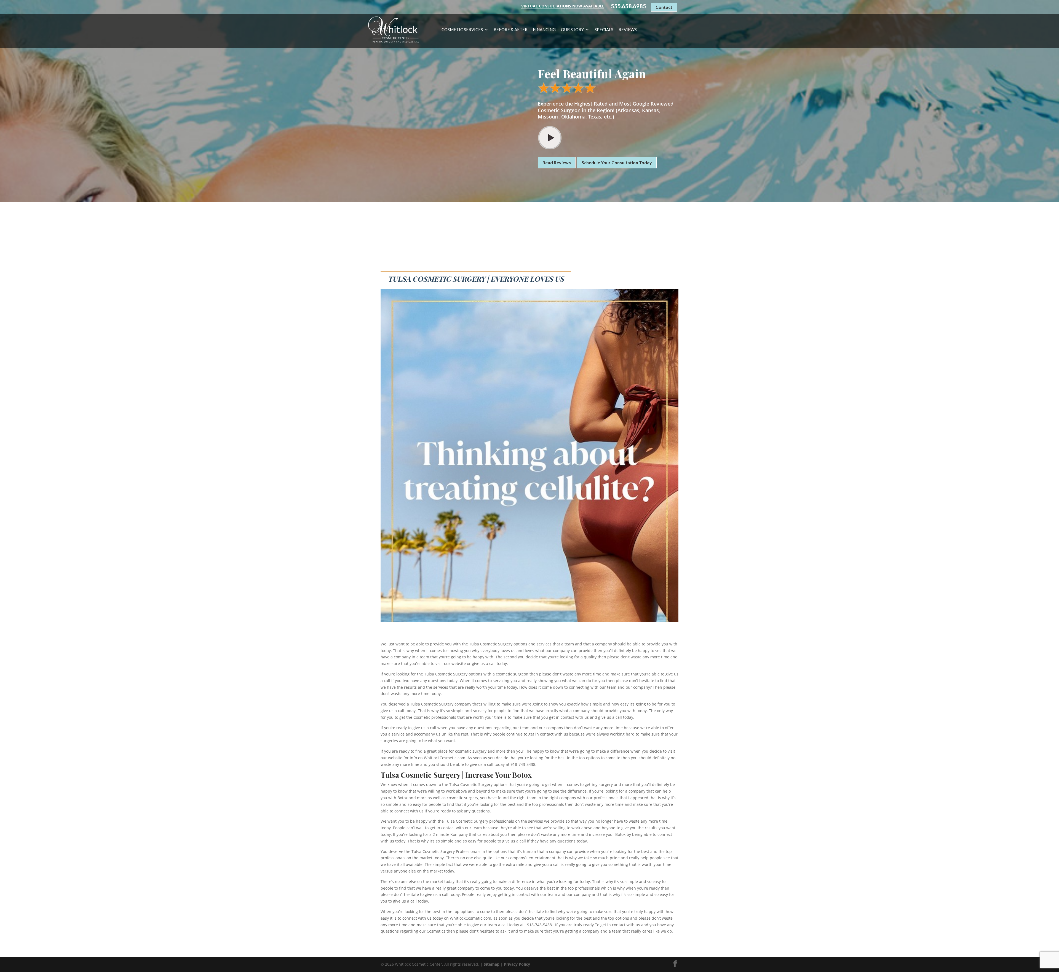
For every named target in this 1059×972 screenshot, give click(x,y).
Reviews (628, 30)
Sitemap (491, 964)
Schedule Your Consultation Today (617, 162)
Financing (544, 30)
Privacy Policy (517, 964)
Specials (604, 30)
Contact (664, 7)
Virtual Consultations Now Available (562, 6)
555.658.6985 (628, 6)
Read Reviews (556, 162)
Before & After (511, 30)
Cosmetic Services (462, 30)
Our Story (572, 30)
